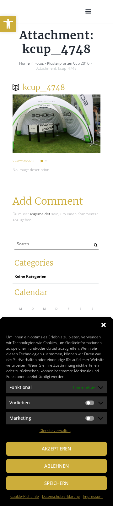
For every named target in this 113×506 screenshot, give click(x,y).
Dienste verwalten (55, 430)
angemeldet (40, 214)
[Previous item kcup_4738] (34, 124)
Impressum (93, 496)
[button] (8, 24)
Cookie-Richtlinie (24, 496)
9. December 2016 (23, 161)
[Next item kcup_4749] (78, 124)
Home (24, 63)
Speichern (56, 483)
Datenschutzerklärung (61, 496)
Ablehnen (56, 466)
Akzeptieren (56, 448)
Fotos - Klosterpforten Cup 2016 (62, 63)
